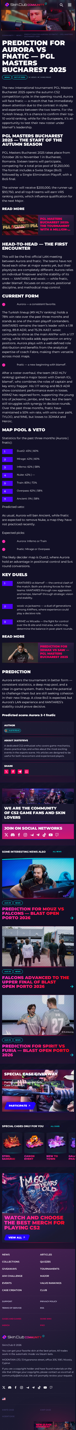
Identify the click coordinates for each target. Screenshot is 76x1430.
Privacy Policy (48, 1301)
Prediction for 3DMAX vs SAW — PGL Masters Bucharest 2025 (54, 652)
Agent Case (8, 1416)
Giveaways (9, 1268)
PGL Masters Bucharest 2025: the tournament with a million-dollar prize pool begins (54, 224)
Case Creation (12, 1290)
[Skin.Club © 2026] (23, 1337)
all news (57, 852)
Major (44, 1275)
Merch (6, 1325)
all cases (55, 1126)
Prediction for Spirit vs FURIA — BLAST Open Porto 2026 (35, 1050)
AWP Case (45, 1410)
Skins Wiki (46, 1319)
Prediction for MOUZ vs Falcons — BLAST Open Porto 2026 (33, 913)
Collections (10, 1261)
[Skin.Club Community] (26, 5)
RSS (42, 1308)
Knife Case (8, 1410)
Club (43, 1290)
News (19, 35)
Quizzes (45, 1261)
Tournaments (49, 1268)
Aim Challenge (12, 1275)
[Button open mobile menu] (69, 5)
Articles (46, 1254)
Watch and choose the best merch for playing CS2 (34, 1222)
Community (8, 35)
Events (7, 1283)
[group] (12, 1146)
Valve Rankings (50, 1283)
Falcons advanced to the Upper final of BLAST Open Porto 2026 (35, 982)
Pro (42, 1325)
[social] (3, 1387)
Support (7, 1301)
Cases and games (11, 1319)
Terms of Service (12, 1308)
